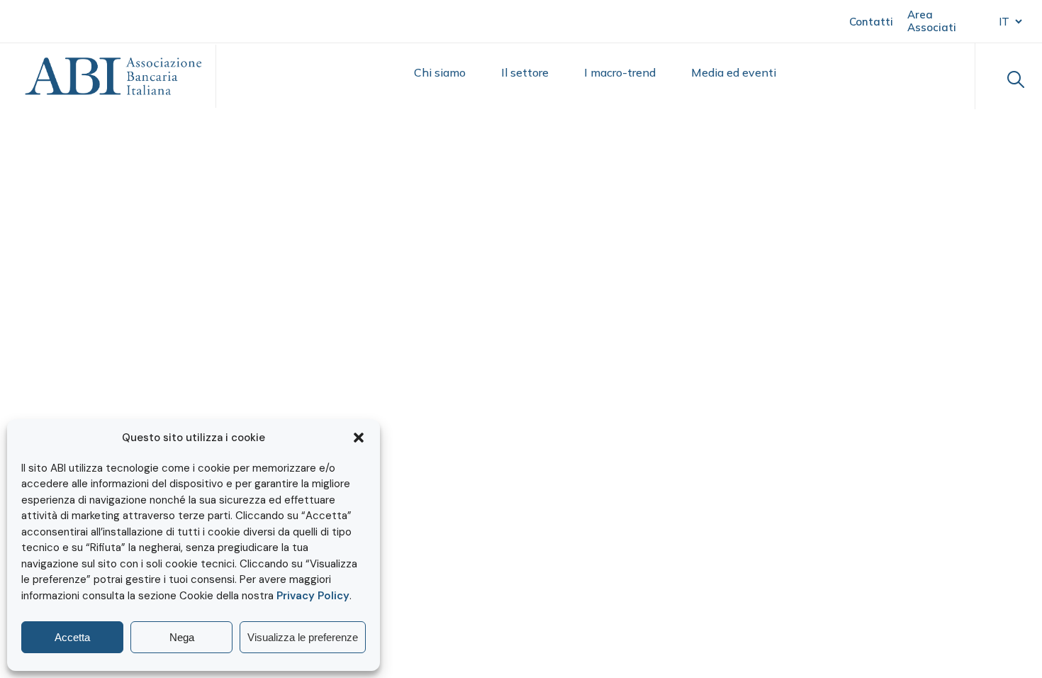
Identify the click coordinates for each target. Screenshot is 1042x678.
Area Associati (931, 21)
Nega (181, 637)
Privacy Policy (312, 596)
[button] (359, 437)
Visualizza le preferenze (302, 637)
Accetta (72, 637)
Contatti (871, 21)
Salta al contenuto (78, 20)
